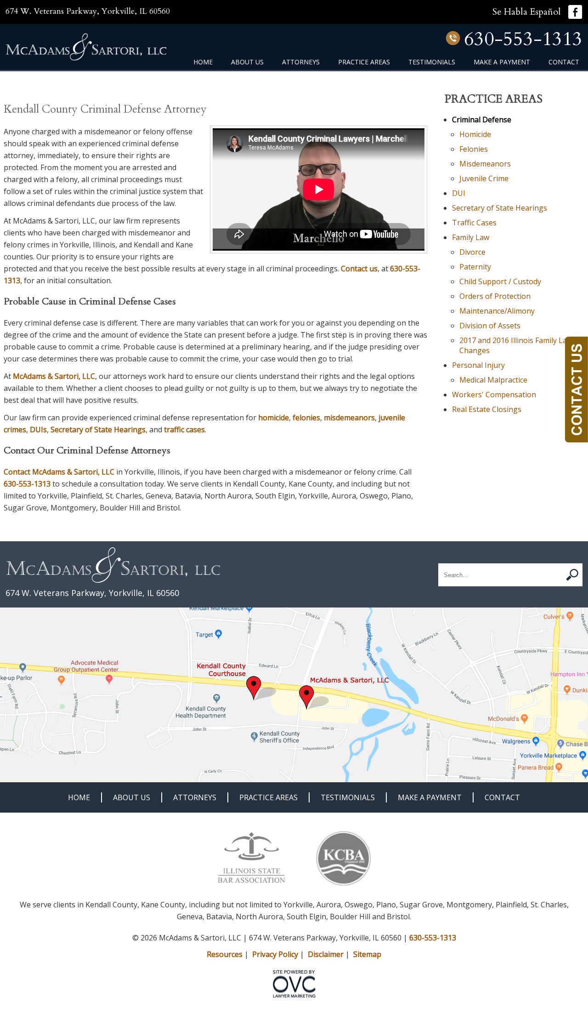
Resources (225, 954)
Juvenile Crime (484, 178)
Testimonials (431, 61)
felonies (306, 418)
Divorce (472, 252)
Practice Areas (364, 61)
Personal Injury (478, 365)
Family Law (470, 237)
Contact (563, 61)
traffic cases (184, 429)
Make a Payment (502, 61)
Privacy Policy (275, 954)
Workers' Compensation (494, 395)
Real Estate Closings (486, 409)
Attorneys (301, 61)
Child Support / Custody (500, 281)
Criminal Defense (481, 120)
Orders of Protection (495, 296)
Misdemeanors (485, 164)
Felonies (473, 149)
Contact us (359, 269)
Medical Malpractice (493, 380)
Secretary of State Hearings (98, 429)
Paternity (475, 267)
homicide (273, 418)
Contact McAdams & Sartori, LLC (59, 472)
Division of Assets (489, 326)
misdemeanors (349, 418)
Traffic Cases (474, 223)
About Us (247, 61)
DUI (458, 193)
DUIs (38, 429)
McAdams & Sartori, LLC (54, 376)
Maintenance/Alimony (497, 311)
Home (203, 61)
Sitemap (367, 954)
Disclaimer (326, 954)
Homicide (475, 134)
